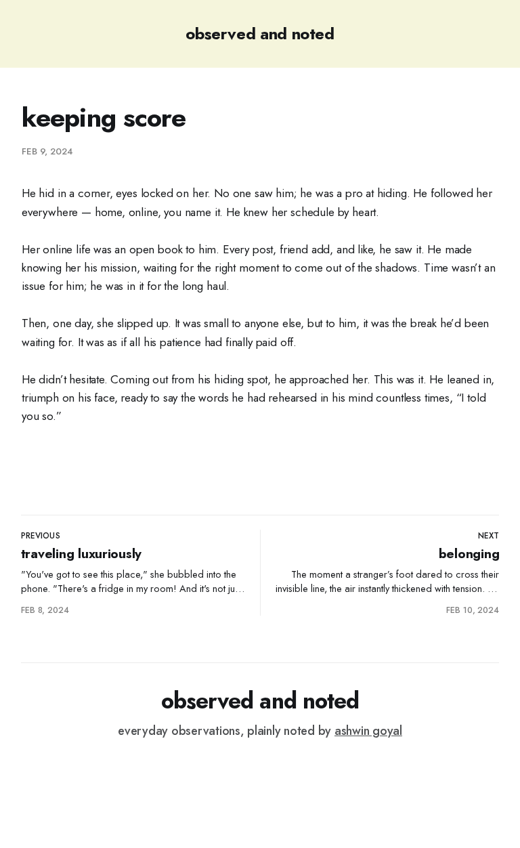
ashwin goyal (368, 731)
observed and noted (260, 33)
